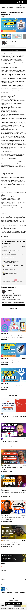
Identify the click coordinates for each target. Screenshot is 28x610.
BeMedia (14, 41)
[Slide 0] (6, 36)
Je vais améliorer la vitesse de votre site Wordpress (11, 468)
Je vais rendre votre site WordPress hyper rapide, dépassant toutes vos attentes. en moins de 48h (12, 544)
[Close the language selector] (21, 603)
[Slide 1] (17, 36)
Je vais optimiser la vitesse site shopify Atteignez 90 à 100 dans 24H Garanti (11, 442)
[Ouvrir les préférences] (19, 2)
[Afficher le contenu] (25, 579)
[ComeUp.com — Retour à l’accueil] (2, 2)
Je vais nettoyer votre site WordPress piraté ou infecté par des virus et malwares (13, 417)
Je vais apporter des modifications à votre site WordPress (13, 493)
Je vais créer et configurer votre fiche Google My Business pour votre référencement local (13, 336)
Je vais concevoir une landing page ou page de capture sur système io (13, 361)
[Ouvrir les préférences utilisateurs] (25, 2)
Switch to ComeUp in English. (13, 603)
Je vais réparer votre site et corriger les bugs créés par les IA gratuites (12, 518)
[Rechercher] (17, 2)
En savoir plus (13, 308)
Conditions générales (13, 601)
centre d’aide (14, 559)
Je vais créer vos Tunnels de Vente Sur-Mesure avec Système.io (13, 386)
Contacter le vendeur (13, 50)
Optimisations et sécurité (7, 9)
